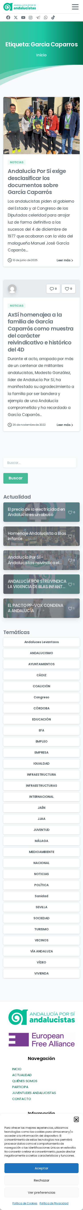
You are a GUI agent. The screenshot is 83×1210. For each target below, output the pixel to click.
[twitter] (15, 17)
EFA (41, 730)
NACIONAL (41, 863)
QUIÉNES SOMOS (24, 1081)
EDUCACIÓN (41, 719)
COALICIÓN (41, 686)
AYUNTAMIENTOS (41, 664)
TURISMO (41, 929)
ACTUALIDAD (22, 1075)
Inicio (41, 55)
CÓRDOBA (41, 708)
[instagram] (30, 17)
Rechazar (41, 1180)
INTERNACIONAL (41, 796)
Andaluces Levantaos (41, 642)
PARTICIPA (20, 1087)
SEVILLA (41, 907)
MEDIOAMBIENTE (41, 852)
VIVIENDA (41, 973)
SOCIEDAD (41, 918)
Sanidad (41, 896)
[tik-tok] (53, 17)
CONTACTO (21, 1098)
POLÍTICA (41, 885)
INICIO (16, 1069)
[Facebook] (8, 17)
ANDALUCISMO (41, 653)
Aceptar (41, 1168)
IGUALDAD (41, 763)
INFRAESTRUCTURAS (41, 785)
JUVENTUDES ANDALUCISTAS (34, 1092)
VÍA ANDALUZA (41, 951)
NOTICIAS (41, 874)
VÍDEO (41, 962)
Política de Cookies (24, 1203)
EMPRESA (41, 752)
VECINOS (41, 940)
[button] (76, 1119)
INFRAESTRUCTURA (41, 774)
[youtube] (23, 17)
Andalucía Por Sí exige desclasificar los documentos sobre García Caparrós (37, 181)
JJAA (41, 819)
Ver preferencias (41, 1192)
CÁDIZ (41, 675)
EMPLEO (42, 741)
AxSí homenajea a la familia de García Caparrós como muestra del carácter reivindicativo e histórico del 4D (40, 332)
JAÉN (41, 807)
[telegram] (38, 17)
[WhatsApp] (45, 17)
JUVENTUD (41, 830)
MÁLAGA (41, 841)
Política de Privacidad (54, 1203)
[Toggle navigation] (75, 7)
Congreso (42, 697)
